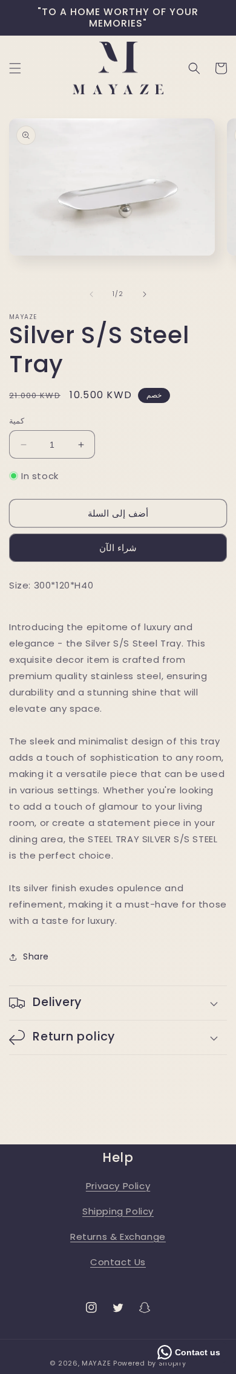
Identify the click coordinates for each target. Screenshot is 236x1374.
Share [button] (36, 956)
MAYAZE (96, 1363)
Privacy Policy (118, 1185)
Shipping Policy (118, 1211)
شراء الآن (118, 547)
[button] (15, 68)
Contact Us (118, 1262)
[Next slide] (144, 294)
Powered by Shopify (149, 1363)
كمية (16, 421)
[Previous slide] (91, 294)
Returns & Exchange (118, 1236)
